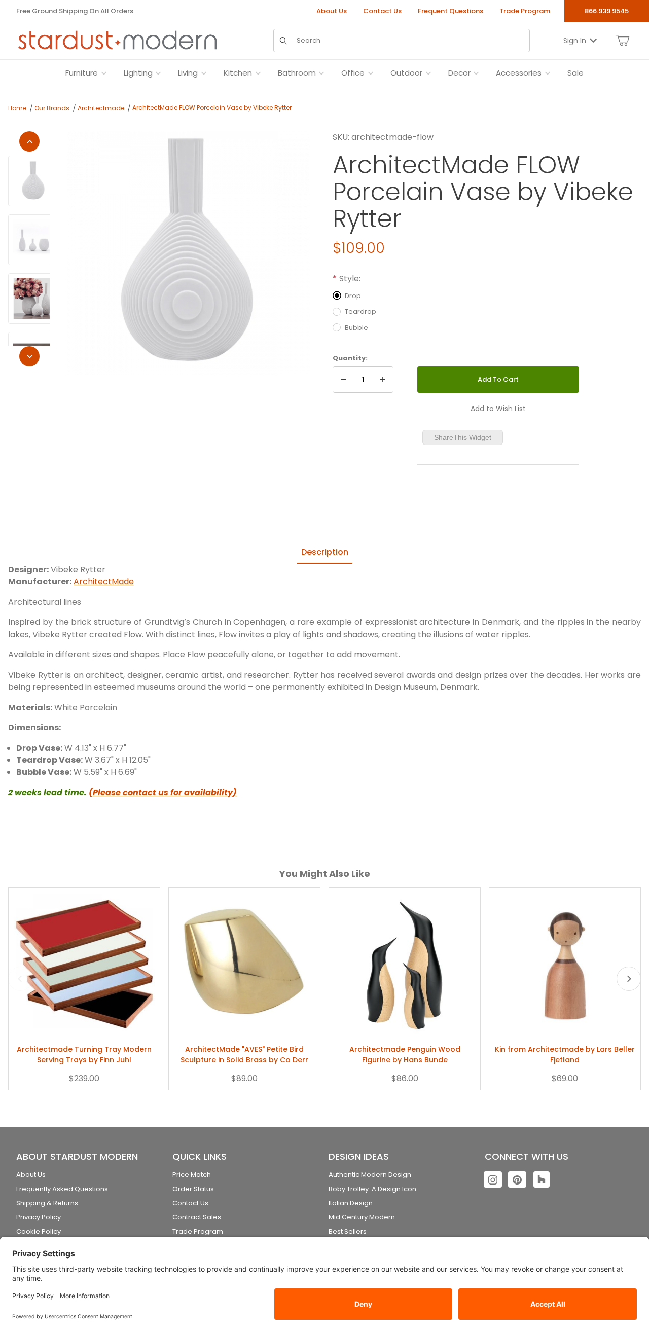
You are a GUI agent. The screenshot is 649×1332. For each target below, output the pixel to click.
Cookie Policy (38, 1231)
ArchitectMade (104, 581)
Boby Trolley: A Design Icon (372, 1189)
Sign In (574, 40)
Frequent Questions (450, 11)
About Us (331, 11)
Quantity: (350, 358)
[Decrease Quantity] (343, 379)
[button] (33, 181)
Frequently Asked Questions (62, 1189)
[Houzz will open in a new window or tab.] (541, 1179)
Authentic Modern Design (370, 1174)
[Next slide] (629, 979)
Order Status (193, 1189)
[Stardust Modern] (117, 40)
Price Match (191, 1174)
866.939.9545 (607, 11)
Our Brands (51, 108)
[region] (29, 249)
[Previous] (29, 141)
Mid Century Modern (362, 1217)
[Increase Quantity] (383, 379)
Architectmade (101, 108)
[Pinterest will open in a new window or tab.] (517, 1179)
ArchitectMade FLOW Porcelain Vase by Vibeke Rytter (212, 107)
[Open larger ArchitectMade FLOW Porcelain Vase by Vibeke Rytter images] (188, 253)
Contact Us (382, 11)
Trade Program (524, 11)
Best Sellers (348, 1231)
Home (17, 108)
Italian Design (351, 1203)
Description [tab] (324, 552)
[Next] (29, 356)
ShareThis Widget (462, 437)
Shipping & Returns (47, 1203)
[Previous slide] (20, 979)
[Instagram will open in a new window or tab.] (493, 1179)
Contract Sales (196, 1217)
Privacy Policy (38, 1217)
